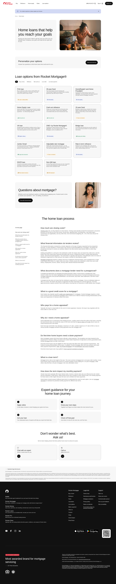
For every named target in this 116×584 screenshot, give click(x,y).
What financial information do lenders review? (22, 236)
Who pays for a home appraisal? (20, 249)
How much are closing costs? (22, 232)
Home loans (21, 16)
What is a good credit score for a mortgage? (22, 245)
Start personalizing (91, 62)
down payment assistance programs (73, 349)
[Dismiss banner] (98, 11)
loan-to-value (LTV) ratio (83, 322)
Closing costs (44, 231)
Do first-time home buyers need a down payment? (21, 257)
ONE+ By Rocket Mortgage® (64, 346)
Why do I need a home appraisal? (20, 253)
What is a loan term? (20, 260)
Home (16, 16)
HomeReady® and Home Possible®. (84, 346)
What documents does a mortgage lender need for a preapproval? (21, 240)
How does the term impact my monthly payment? (22, 264)
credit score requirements (66, 294)
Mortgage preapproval (46, 259)
